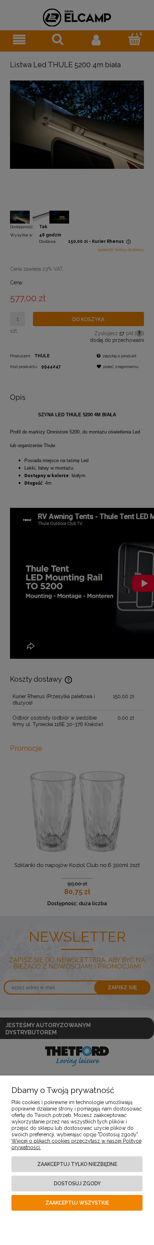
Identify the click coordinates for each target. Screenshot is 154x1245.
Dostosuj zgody (77, 1183)
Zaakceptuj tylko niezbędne (77, 1164)
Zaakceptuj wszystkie (77, 1203)
